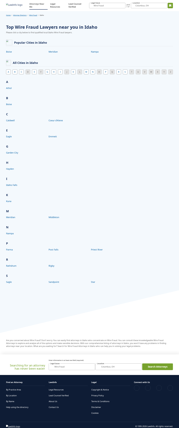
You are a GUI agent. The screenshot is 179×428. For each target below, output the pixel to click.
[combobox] (107, 5)
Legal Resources (55, 5)
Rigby (51, 266)
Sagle (9, 282)
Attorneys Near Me (38, 5)
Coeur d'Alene (56, 120)
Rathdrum (11, 266)
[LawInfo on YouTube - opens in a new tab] (159, 388)
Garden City (12, 152)
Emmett (53, 136)
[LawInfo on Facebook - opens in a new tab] (136, 388)
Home (8, 15)
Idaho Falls (11, 185)
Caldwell (10, 120)
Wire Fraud (33, 15)
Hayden (10, 169)
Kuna (8, 201)
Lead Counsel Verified (74, 5)
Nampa (95, 51)
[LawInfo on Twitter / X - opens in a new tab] (148, 388)
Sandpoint (54, 282)
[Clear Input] (123, 5)
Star (93, 282)
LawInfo (53, 382)
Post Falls (53, 249)
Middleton (54, 217)
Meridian (53, 51)
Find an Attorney (14, 382)
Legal (94, 382)
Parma (9, 249)
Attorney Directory (20, 15)
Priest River (97, 249)
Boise (9, 51)
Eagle (9, 136)
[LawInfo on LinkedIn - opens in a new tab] (170, 388)
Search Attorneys (157, 366)
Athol (9, 88)
